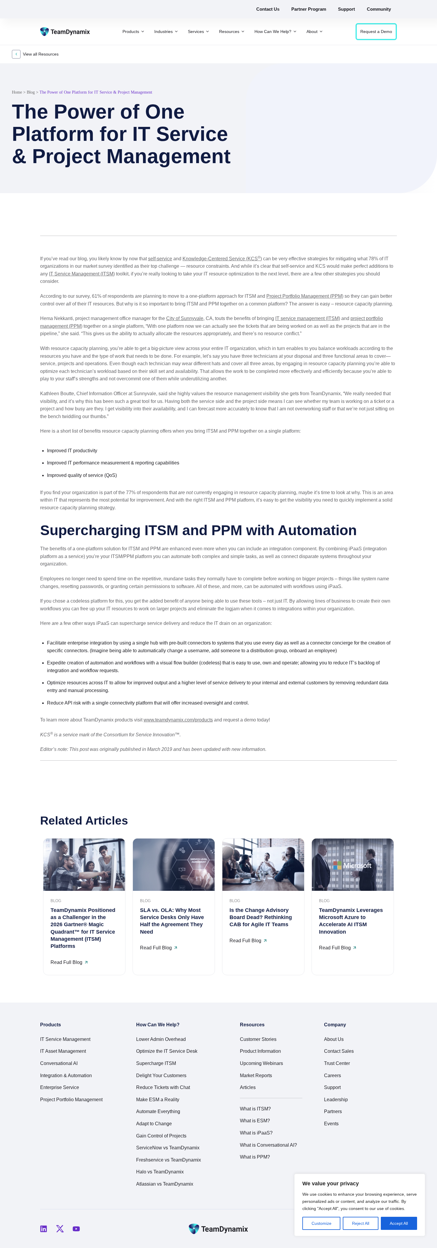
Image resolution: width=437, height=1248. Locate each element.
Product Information (260, 1051)
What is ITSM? (255, 1108)
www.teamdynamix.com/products (178, 719)
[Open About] (321, 32)
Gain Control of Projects (161, 1135)
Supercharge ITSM (156, 1063)
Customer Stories (258, 1039)
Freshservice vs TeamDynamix (168, 1159)
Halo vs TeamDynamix (160, 1171)
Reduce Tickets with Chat (163, 1087)
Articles (248, 1087)
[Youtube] (76, 1228)
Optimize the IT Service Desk (166, 1051)
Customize (321, 1223)
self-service (160, 258)
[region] (359, 1205)
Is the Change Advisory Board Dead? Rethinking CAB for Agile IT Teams (260, 917)
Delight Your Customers (161, 1075)
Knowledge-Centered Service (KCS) (222, 258)
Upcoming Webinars (261, 1063)
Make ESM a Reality (157, 1099)
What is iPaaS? (256, 1132)
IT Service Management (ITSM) (82, 273)
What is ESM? (255, 1120)
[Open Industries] (176, 32)
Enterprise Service (59, 1087)
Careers (332, 1075)
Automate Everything (158, 1111)
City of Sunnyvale (184, 318)
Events (331, 1123)
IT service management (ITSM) (307, 318)
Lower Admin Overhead (161, 1039)
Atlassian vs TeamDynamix (164, 1183)
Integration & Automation (66, 1075)
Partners (333, 1111)
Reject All (360, 1223)
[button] (373, 221)
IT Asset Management (63, 1051)
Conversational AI (59, 1063)
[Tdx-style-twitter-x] (59, 1228)
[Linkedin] (43, 1228)
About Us (334, 1039)
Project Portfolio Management (71, 1099)
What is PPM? (255, 1156)
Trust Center (337, 1063)
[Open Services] (207, 32)
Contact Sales (339, 1051)
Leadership (336, 1099)
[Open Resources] (243, 32)
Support (332, 1087)
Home (17, 92)
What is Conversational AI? (268, 1145)
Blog (31, 92)
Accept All (399, 1223)
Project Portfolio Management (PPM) (304, 296)
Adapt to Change (154, 1123)
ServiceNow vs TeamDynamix (167, 1147)
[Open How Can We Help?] (295, 32)
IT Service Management (65, 1039)
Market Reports (256, 1075)
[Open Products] (143, 32)
